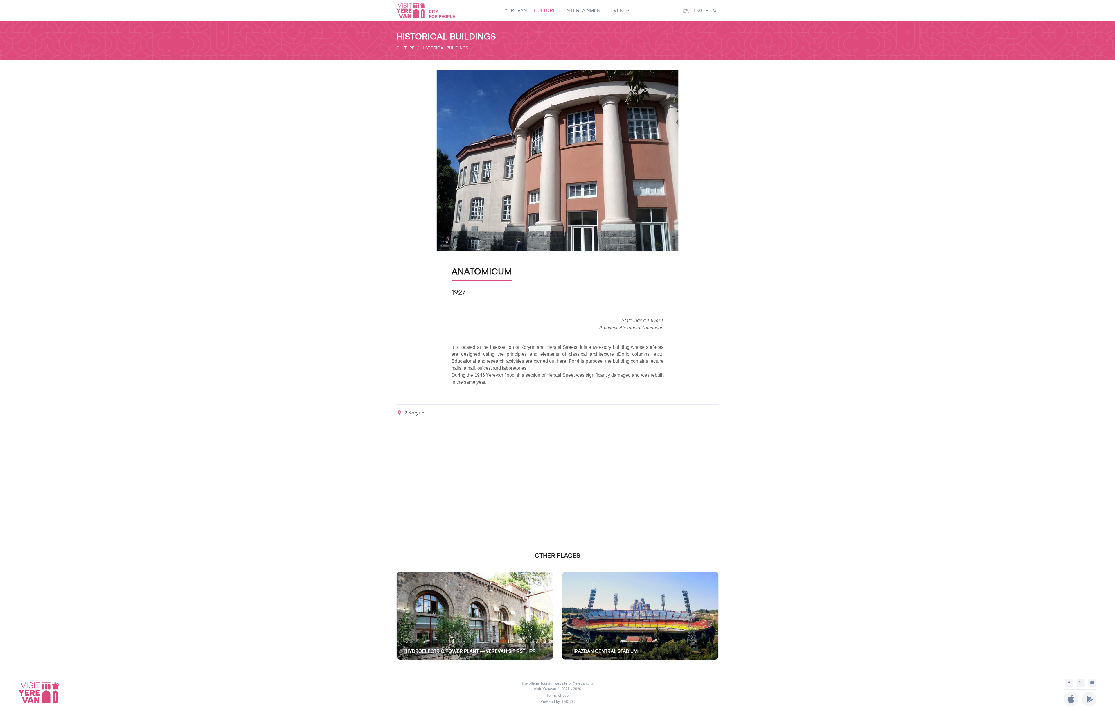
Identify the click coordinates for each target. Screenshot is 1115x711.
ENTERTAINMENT (583, 10)
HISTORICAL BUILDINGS (444, 47)
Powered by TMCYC (557, 701)
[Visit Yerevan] (413, 10)
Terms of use (557, 695)
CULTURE (545, 10)
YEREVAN (515, 10)
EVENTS (620, 10)
